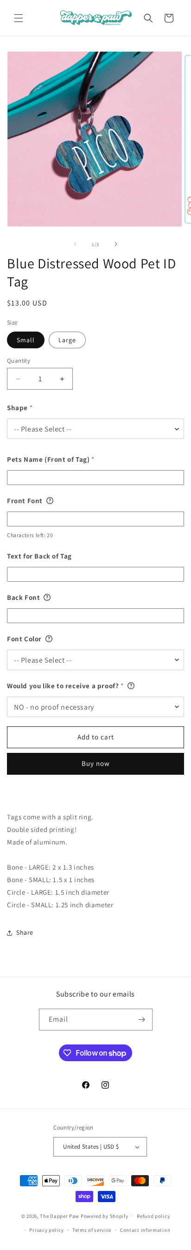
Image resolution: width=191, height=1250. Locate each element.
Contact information (145, 1230)
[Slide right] (116, 244)
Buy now (96, 763)
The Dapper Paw (59, 1215)
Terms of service (91, 1230)
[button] (18, 18)
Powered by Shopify (104, 1215)
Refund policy (153, 1216)
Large (67, 340)
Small (26, 340)
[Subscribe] (142, 1020)
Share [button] (24, 932)
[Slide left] (75, 244)
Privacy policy (46, 1230)
